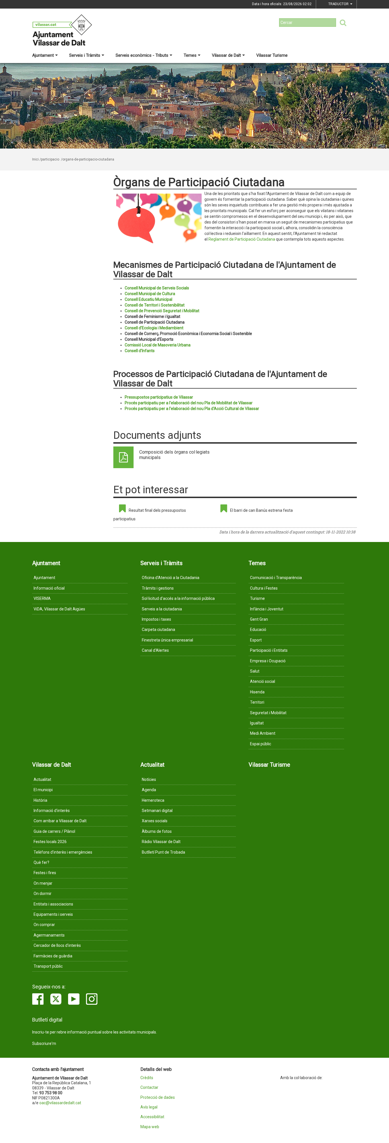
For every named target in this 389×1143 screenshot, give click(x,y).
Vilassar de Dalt (226, 55)
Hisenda (257, 692)
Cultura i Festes (264, 588)
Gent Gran (259, 619)
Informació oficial (49, 588)
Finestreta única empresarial (167, 640)
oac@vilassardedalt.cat (60, 1103)
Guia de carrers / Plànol (54, 831)
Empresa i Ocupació (268, 661)
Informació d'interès (52, 810)
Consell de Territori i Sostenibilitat (155, 305)
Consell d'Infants (140, 350)
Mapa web (149, 1127)
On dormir (43, 893)
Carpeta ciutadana (158, 629)
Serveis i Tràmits (84, 55)
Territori (257, 702)
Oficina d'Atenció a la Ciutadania (170, 577)
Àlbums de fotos (157, 831)
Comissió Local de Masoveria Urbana (158, 345)
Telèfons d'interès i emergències (63, 852)
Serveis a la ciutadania (162, 609)
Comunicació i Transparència (276, 577)
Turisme (257, 598)
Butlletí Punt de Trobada (163, 852)
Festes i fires (45, 872)
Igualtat (257, 723)
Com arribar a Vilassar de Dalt (60, 821)
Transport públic (48, 966)
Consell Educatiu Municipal (148, 299)
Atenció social (262, 681)
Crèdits (146, 1078)
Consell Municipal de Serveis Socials (157, 288)
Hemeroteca (153, 800)
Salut (254, 671)
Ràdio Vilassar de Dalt (161, 841)
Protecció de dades (157, 1097)
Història (40, 800)
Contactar (149, 1087)
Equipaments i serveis (53, 914)
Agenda (149, 789)
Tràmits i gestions (158, 588)
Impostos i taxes (156, 619)
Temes (190, 55)
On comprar (44, 924)
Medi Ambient (262, 733)
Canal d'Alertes (155, 650)
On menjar (43, 883)
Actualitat (42, 779)
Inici (35, 159)
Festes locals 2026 (50, 841)
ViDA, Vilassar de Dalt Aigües (59, 609)
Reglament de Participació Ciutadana (241, 239)
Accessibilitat (152, 1117)
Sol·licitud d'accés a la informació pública (178, 598)
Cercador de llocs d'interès (57, 945)
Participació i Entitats (269, 650)
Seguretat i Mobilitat (268, 712)
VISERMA (42, 598)
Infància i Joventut (266, 609)
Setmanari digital (157, 810)
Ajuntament (43, 55)
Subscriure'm (44, 1043)
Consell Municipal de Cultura (150, 293)
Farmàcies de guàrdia (53, 956)
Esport (256, 640)
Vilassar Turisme (272, 55)
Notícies (149, 779)
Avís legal (148, 1107)
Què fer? (41, 862)
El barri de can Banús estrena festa (261, 510)
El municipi (43, 789)
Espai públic (260, 744)
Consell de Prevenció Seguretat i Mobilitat (162, 310)
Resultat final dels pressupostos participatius (149, 514)
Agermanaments (49, 935)
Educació (258, 629)
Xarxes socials (154, 821)
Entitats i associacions (53, 904)
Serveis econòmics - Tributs (142, 55)
